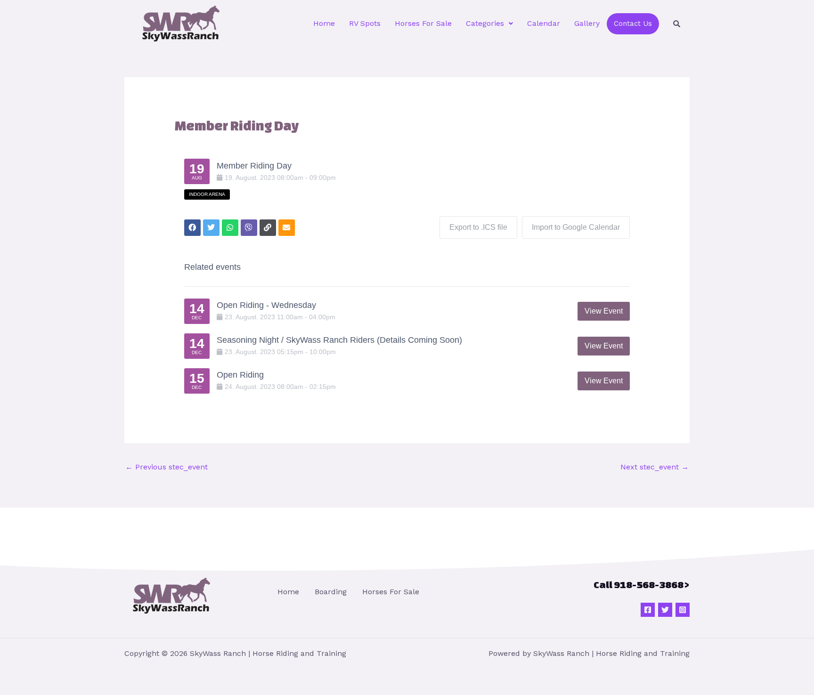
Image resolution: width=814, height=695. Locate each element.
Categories (485, 23)
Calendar (543, 23)
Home (324, 23)
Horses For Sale (423, 23)
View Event (604, 311)
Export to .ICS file (478, 227)
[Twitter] (665, 610)
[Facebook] (648, 610)
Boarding (331, 591)
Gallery (587, 23)
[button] (489, 23)
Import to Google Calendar (576, 227)
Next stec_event (654, 466)
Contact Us (633, 23)
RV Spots (365, 23)
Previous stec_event (166, 466)
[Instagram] (683, 610)
